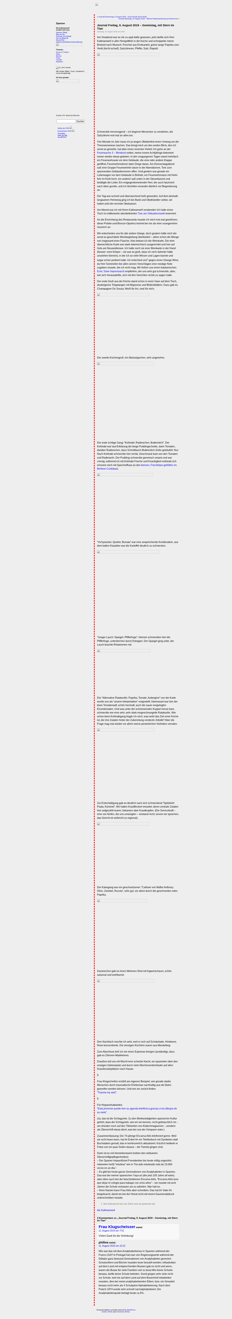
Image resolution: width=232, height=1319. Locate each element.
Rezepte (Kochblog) (63, 36)
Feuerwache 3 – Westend (111, 152)
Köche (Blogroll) (62, 38)
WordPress (62, 137)
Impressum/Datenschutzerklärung (69, 42)
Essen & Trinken (62, 52)
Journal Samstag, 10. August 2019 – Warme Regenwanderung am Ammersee (148, 19)
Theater (59, 60)
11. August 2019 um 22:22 (112, 1246)
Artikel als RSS (63, 128)
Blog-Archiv (60, 34)
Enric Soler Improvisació (110, 271)
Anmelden (61, 133)
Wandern (59, 62)
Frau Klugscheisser (117, 1227)
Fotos (58, 58)
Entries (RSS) (107, 1312)
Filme (58, 54)
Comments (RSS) (123, 1312)
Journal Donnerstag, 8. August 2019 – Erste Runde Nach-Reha (122, 17)
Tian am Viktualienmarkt (151, 213)
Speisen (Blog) (61, 32)
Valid (62, 135)
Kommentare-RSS (64, 131)
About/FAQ (60, 40)
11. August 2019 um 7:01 (111, 1230)
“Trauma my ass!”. (107, 1092)
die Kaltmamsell (106, 1210)
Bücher (59, 56)
